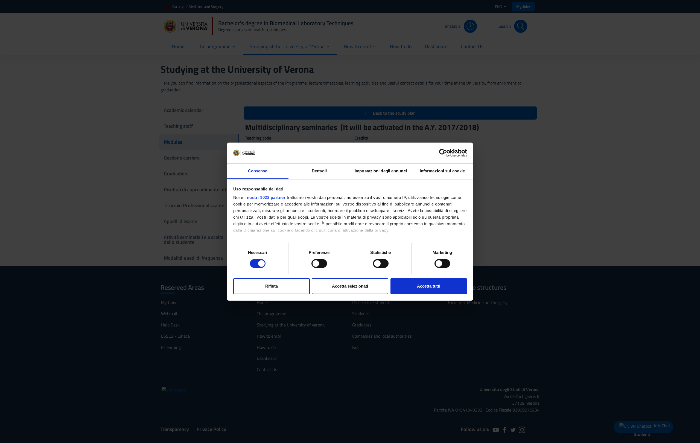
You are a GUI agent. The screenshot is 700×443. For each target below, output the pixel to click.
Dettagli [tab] (319, 171)
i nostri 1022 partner (265, 197)
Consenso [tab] (258, 171)
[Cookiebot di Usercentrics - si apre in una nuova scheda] (443, 153)
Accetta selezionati (350, 286)
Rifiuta (271, 286)
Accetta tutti (428, 286)
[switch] (319, 263)
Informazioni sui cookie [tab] (442, 171)
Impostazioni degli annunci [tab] (381, 171)
